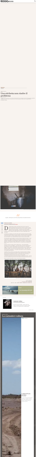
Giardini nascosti (26, 395)
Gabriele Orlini (17, 301)
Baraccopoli (2, 88)
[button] (2, 225)
